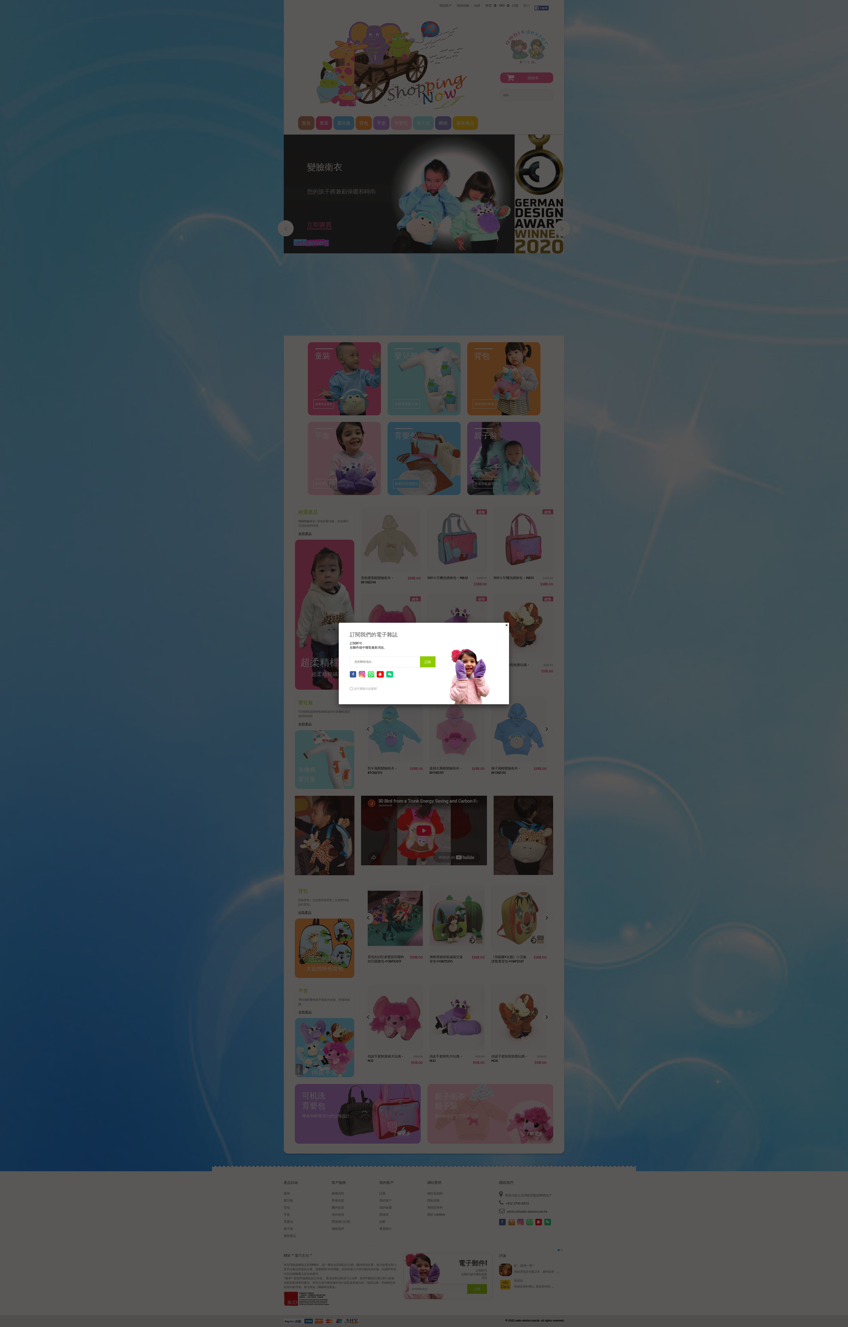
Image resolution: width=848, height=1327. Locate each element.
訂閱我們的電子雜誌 (374, 634)
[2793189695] (380, 674)
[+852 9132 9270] (371, 674)
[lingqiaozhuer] (389, 674)
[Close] (506, 625)
